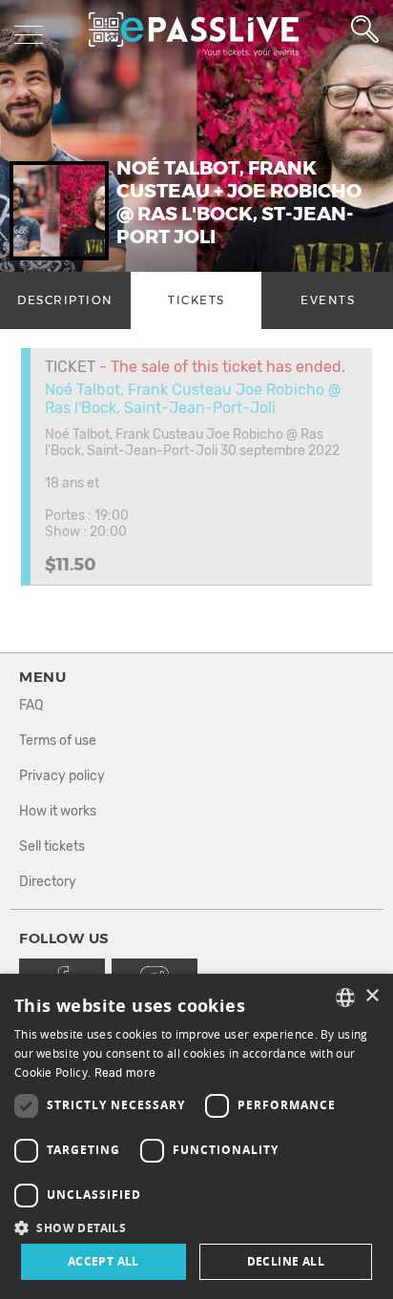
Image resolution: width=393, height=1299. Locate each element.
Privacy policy (62, 776)
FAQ (31, 705)
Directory (47, 882)
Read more (125, 1073)
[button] (196, 1227)
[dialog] (196, 1136)
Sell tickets (52, 846)
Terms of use (57, 740)
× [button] (371, 996)
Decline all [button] (285, 1261)
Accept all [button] (103, 1261)
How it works (57, 811)
